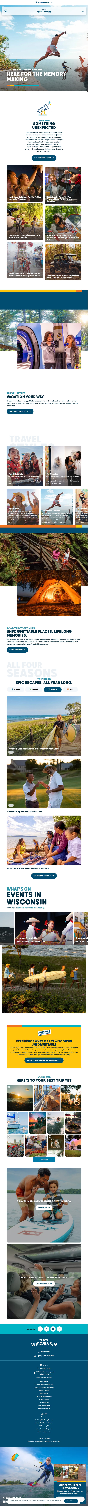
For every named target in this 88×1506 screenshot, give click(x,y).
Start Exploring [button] (16, 650)
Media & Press (44, 1399)
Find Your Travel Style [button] (19, 411)
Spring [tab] (35, 689)
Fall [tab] (71, 689)
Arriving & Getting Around (44, 1420)
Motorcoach (44, 1393)
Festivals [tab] (29, 908)
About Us (44, 1417)
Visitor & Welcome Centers (44, 1423)
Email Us (45, 1365)
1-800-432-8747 (45, 1368)
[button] (44, 2)
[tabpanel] (44, 786)
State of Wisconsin (44, 1432)
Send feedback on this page (44, 1377)
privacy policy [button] (55, 1500)
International (44, 1403)
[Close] (84, 1466)
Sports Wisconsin (44, 1409)
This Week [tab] (38, 908)
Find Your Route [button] (43, 1284)
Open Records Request (44, 1429)
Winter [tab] (17, 689)
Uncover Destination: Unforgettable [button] (43, 1060)
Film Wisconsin (44, 1390)
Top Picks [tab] (11, 908)
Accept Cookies (71, 1501)
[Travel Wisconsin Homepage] (44, 11)
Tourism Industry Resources (44, 1384)
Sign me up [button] (42, 1207)
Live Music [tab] (19, 908)
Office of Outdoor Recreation (44, 1387)
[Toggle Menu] (81, 11)
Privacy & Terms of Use (44, 1438)
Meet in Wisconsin (44, 1406)
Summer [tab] (54, 689)
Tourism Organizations (44, 1396)
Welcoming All (44, 1426)
